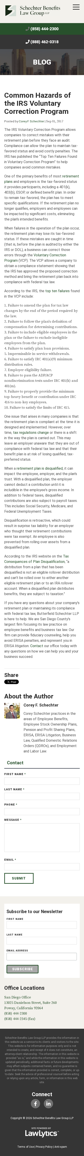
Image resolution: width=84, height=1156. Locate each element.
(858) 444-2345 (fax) (19, 1019)
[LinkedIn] (48, 1104)
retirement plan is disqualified (40, 468)
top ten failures (57, 291)
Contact (36, 646)
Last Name (14, 789)
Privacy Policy (44, 1146)
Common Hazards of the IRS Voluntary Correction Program (37, 103)
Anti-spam (60, 1146)
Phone (10, 804)
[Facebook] (35, 1104)
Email (10, 859)
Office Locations (24, 988)
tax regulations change (31, 432)
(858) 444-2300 (44, 28)
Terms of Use (25, 1146)
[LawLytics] (42, 1132)
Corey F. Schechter (31, 121)
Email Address (17, 950)
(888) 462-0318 (44, 41)
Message (13, 819)
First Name (15, 774)
